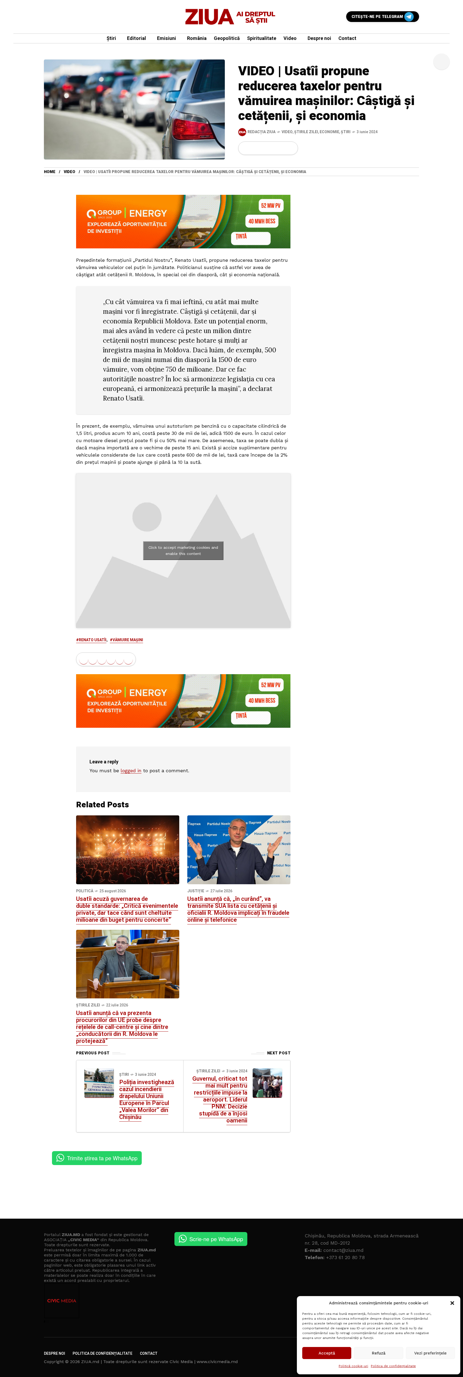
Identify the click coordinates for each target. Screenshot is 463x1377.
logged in (131, 770)
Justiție (195, 891)
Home (49, 172)
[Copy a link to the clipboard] (290, 148)
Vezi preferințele (430, 1353)
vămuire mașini (128, 640)
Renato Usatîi (92, 640)
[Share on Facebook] (245, 148)
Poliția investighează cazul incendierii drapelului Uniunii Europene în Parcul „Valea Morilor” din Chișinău (146, 1099)
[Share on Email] (282, 148)
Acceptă (327, 1353)
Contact (149, 1353)
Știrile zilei (306, 132)
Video (287, 132)
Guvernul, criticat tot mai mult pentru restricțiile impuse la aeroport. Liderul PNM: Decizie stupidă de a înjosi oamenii (219, 1099)
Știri (345, 132)
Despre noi (54, 1353)
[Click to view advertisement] (183, 221)
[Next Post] (267, 1083)
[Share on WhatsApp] (263, 148)
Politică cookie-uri (353, 1366)
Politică (84, 891)
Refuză (379, 1353)
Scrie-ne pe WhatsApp (216, 1239)
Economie (329, 132)
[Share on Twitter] (254, 148)
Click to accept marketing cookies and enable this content (183, 550)
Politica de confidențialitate (393, 1366)
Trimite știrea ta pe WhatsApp (102, 1158)
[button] (452, 1303)
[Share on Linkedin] (273, 148)
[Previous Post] (99, 1083)
